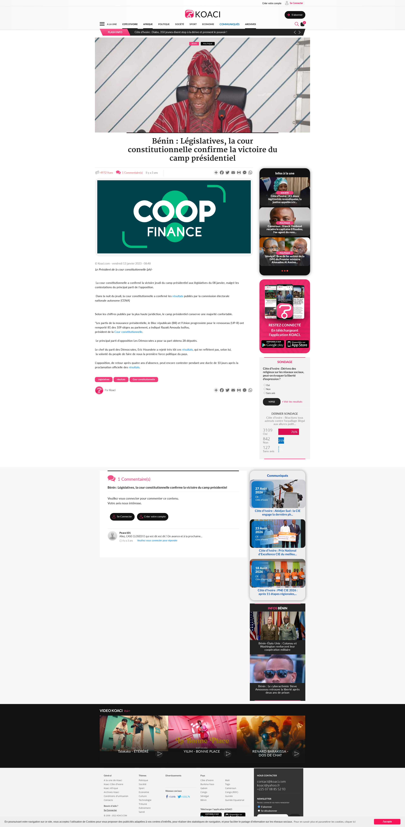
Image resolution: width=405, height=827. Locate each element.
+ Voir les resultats (292, 401)
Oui (268, 385)
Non (268, 389)
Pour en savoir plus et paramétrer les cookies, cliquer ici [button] (324, 821)
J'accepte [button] (387, 821)
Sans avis (270, 393)
